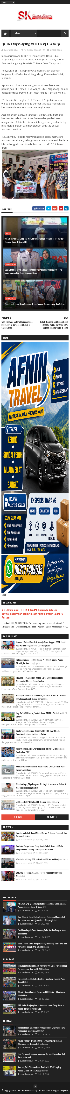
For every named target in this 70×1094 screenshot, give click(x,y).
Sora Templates (43, 1090)
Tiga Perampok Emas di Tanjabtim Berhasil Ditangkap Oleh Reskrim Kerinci (41, 1055)
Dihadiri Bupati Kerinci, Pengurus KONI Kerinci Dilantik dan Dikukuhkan (41, 993)
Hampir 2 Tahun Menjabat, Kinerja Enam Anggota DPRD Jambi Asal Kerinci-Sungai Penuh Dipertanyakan (40, 644)
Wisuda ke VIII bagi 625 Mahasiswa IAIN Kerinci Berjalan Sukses (42, 859)
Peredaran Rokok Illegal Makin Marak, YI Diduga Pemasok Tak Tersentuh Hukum (41, 834)
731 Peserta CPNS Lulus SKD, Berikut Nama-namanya (37, 802)
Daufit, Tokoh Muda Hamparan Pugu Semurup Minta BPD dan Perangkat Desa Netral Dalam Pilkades (42, 945)
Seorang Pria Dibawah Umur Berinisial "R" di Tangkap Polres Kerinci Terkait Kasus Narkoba (39, 1069)
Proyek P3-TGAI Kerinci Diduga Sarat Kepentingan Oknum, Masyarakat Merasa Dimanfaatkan (39, 679)
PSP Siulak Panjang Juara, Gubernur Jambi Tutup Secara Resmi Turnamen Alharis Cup (41, 1007)
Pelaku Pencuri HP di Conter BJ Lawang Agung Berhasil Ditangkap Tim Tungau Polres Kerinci (40, 1042)
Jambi (8, 233)
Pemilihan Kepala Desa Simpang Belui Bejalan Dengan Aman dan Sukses (35, 304)
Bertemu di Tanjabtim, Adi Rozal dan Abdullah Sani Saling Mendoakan (39, 874)
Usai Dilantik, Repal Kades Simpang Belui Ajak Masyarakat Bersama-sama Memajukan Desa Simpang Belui (34, 271)
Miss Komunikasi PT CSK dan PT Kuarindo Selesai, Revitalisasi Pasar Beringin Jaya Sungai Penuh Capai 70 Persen (32, 613)
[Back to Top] (35, 1086)
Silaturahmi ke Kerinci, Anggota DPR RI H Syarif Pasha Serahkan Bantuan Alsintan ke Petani (38, 732)
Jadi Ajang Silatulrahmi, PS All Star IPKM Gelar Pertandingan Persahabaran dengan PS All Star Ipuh (42, 967)
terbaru (18, 817)
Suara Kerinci (22, 1090)
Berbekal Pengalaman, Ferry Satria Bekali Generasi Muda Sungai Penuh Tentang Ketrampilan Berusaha (39, 848)
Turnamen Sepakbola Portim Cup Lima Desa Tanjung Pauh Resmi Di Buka (41, 980)
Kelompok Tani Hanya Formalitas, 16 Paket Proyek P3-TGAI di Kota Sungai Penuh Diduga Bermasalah (41, 697)
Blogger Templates (60, 1090)
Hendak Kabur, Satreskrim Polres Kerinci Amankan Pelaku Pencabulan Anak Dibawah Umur (41, 1029)
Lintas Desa (56, 49)
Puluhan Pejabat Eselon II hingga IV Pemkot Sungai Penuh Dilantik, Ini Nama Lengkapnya (39, 661)
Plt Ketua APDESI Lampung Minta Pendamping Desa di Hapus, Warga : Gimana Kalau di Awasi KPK (34, 240)
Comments (52, 817)
